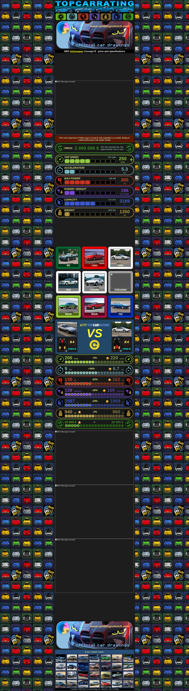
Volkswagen (76, 51)
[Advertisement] (94, 67)
